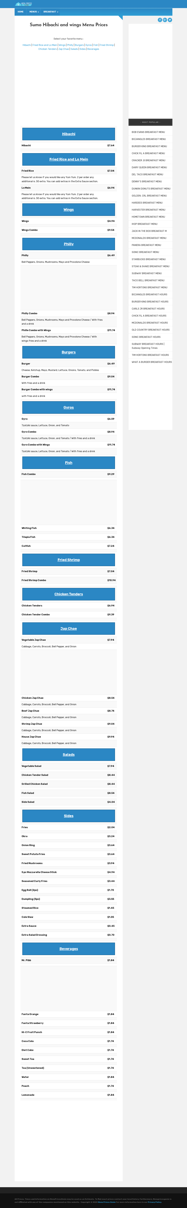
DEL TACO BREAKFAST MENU (147, 174)
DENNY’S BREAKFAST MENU (147, 181)
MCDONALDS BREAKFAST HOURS (150, 322)
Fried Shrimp (107, 45)
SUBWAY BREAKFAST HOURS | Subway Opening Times (148, 346)
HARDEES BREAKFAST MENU (147, 202)
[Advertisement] (68, 88)
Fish (96, 45)
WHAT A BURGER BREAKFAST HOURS (152, 362)
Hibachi (27, 45)
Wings (62, 45)
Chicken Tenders (47, 49)
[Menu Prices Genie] (23, 4)
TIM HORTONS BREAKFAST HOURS (150, 355)
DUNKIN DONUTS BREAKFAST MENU (151, 188)
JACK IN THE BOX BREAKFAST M (149, 231)
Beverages (93, 49)
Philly (70, 45)
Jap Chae (63, 49)
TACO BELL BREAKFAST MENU (148, 280)
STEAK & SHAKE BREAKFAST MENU (150, 266)
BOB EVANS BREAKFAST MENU (148, 132)
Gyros (88, 45)
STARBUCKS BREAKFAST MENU (149, 259)
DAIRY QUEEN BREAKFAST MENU (149, 167)
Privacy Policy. (155, 1202)
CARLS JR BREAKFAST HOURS (148, 308)
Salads (74, 49)
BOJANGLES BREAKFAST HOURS (149, 294)
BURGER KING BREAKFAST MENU (149, 146)
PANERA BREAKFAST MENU (146, 245)
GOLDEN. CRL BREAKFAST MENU (149, 195)
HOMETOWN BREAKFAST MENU (148, 216)
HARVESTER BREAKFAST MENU (148, 209)
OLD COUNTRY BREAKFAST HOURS (151, 329)
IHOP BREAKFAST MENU (144, 224)
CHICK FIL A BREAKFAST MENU (148, 153)
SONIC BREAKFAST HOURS (146, 337)
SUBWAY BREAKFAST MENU (147, 273)
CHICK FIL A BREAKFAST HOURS (149, 315)
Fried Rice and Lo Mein (45, 45)
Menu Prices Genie (107, 1202)
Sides (83, 49)
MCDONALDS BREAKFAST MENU (149, 238)
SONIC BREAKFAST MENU (145, 252)
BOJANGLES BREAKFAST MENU (149, 139)
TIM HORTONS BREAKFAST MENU (149, 287)
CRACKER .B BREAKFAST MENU (148, 160)
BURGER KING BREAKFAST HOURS (150, 301)
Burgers (79, 45)
